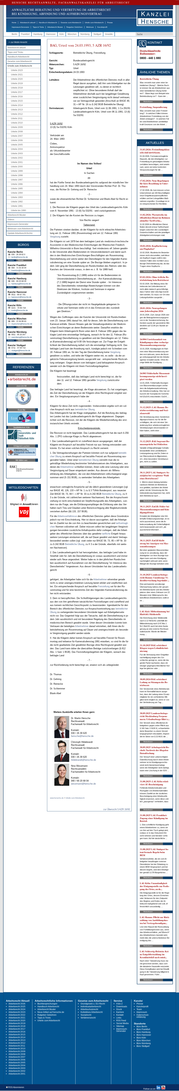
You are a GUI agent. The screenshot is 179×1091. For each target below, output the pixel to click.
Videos (11, 219)
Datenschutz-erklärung (143, 1016)
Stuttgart (97, 34)
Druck (119, 1009)
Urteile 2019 (17, 83)
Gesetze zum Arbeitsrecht (71, 22)
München (72, 34)
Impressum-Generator (20, 27)
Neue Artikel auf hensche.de (50, 1012)
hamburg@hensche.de (21, 284)
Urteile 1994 (17, 193)
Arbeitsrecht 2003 (17, 1068)
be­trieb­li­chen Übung (89, 460)
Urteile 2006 (17, 140)
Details (20, 260)
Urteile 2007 (17, 136)
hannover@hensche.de (21, 297)
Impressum (142, 1012)
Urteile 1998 (17, 175)
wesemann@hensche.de (83, 783)
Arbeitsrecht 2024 (17, 1009)
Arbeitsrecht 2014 (17, 1037)
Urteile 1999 (17, 171)
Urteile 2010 (17, 123)
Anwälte (109, 34)
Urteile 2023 (17, 70)
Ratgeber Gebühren (74, 27)
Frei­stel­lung (104, 586)
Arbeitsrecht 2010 (17, 1048)
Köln (61, 34)
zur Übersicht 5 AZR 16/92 (116, 809)
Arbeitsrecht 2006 (17, 1060)
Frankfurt (25, 34)
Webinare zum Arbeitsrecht (20, 228)
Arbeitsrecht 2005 (17, 1062)
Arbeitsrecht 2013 (17, 1040)
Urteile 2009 (17, 127)
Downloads (121, 1006)
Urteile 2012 (17, 114)
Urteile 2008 (17, 131)
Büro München (144, 1040)
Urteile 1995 (17, 188)
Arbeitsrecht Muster (55, 27)
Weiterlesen (148, 102)
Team (139, 1009)
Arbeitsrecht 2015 (17, 1034)
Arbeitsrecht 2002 (17, 1071)
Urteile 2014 (17, 105)
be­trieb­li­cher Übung (85, 409)
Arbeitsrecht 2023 (17, 1012)
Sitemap (120, 1026)
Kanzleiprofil (102, 27)
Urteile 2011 (17, 118)
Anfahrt (11, 260)
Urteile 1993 (17, 197)
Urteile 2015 (17, 101)
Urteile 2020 (17, 79)
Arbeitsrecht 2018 (17, 1026)
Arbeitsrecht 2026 (17, 1004)
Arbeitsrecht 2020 (17, 1020)
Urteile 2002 (17, 158)
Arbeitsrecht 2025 (17, 1006)
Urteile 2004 (17, 149)
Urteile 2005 (17, 145)
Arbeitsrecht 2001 (17, 1074)
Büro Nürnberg (144, 1043)
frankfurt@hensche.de (20, 270)
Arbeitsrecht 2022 (17, 1015)
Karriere (120, 1012)
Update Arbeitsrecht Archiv (20, 233)
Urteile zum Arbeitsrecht (94, 22)
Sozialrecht (86, 1015)
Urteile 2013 (17, 109)
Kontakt (119, 1015)
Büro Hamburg (144, 1032)
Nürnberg (85, 34)
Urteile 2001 (17, 162)
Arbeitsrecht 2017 (17, 1029)
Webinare (90, 27)
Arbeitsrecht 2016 (17, 1032)
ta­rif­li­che (106, 533)
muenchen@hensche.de (21, 324)
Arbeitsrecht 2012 (17, 1043)
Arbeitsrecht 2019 (17, 1023)
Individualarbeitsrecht (91, 1006)
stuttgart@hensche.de (20, 350)
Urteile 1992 (17, 201)
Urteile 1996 (17, 184)
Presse (110, 22)
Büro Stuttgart (143, 1046)
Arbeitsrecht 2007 (17, 1057)
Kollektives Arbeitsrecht (92, 1012)
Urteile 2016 (17, 96)
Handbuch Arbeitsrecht (48, 22)
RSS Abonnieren (16, 1087)
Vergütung (55, 236)
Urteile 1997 (17, 180)
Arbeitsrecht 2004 (17, 1065)
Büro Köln (141, 1038)
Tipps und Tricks (15, 52)
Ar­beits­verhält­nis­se (67, 516)
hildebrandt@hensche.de (83, 760)
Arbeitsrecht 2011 (17, 1046)
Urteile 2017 (17, 92)
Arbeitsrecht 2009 (17, 1051)
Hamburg (37, 34)
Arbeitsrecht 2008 (17, 1054)
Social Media (122, 1023)
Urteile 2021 (17, 74)
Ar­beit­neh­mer (67, 467)
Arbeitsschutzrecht (89, 1009)
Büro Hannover (144, 1035)
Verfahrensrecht (88, 1018)
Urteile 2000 (17, 166)
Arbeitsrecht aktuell (27, 22)
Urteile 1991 (17, 206)
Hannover (51, 34)
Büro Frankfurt (143, 1029)
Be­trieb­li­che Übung (111, 494)
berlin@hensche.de (19, 257)
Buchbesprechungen (47, 1004)
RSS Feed (121, 1020)
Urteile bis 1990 (18, 210)
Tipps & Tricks (38, 27)
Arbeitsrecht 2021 (17, 1018)
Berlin (14, 34)
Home (14, 22)
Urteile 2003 (17, 153)
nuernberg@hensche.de (21, 337)
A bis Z (119, 1004)
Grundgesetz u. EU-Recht (93, 1004)
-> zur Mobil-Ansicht (17, 42)
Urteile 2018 (17, 88)
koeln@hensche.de (19, 310)
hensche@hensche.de (82, 736)
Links (118, 1018)
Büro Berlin (142, 1026)
